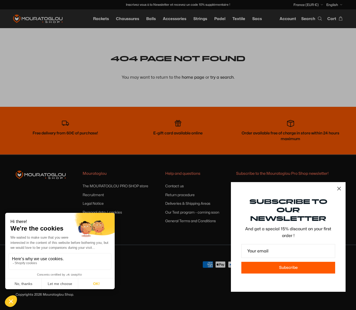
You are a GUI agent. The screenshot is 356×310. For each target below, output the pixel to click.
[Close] (339, 188)
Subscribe (288, 267)
